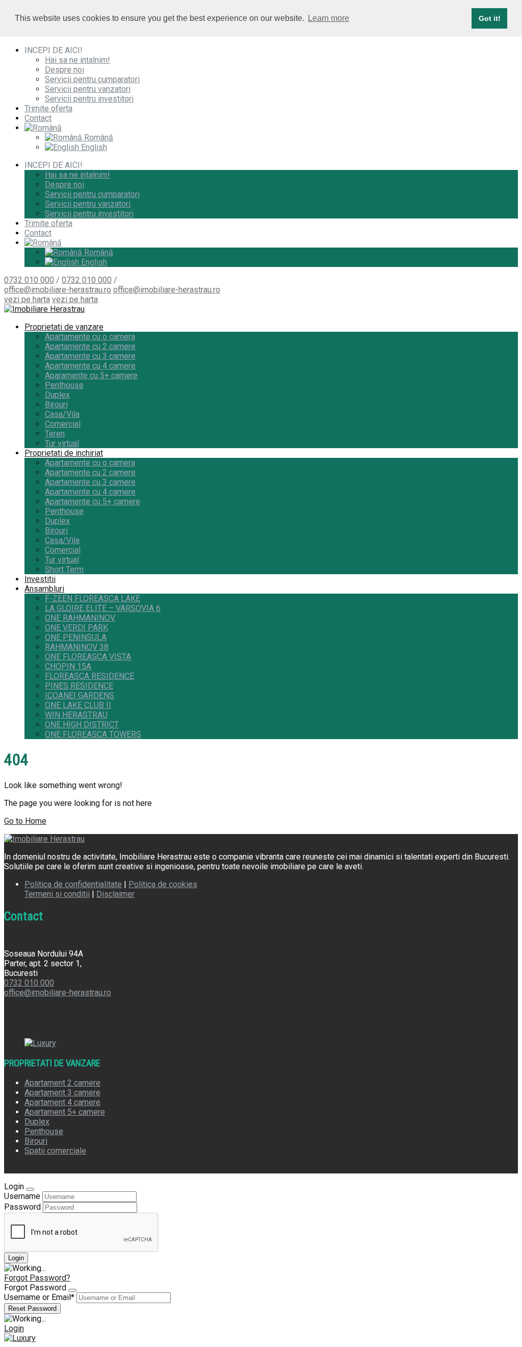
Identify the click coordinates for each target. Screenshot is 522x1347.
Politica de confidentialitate (73, 884)
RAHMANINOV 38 (77, 647)
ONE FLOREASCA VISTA (88, 657)
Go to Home (25, 821)
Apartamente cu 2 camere (90, 346)
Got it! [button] (490, 18)
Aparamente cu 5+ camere (91, 375)
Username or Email (39, 1297)
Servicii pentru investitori (89, 99)
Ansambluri (44, 589)
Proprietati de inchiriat (63, 453)
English (93, 147)
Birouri (56, 404)
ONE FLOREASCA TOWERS (93, 734)
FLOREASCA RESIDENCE (89, 676)
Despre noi (64, 70)
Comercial (63, 424)
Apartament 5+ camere (64, 1112)
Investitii (40, 579)
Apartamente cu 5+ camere (92, 501)
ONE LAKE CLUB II (78, 705)
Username (22, 1196)
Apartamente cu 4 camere (90, 366)
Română (97, 137)
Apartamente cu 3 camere (90, 356)
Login (14, 1328)
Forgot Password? (37, 1278)
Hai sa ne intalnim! (77, 60)
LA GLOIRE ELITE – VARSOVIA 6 (103, 608)
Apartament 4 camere (62, 1102)
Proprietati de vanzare (63, 327)
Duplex (57, 395)
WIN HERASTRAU (76, 715)
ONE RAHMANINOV (80, 618)
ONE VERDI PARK (76, 627)
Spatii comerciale (55, 1151)
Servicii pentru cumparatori (92, 79)
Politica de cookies (162, 884)
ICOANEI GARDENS (79, 695)
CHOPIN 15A (68, 666)
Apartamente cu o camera (90, 336)
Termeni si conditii (57, 894)
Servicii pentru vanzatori (87, 89)
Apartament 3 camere (62, 1092)
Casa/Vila (62, 414)
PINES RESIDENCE (79, 686)
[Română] (43, 128)
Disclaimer (115, 894)
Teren (55, 433)
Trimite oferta (48, 108)
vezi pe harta (27, 299)
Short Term (64, 569)
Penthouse (64, 385)
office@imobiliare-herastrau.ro (57, 290)
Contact (37, 118)
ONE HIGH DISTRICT (82, 724)
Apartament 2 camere (62, 1083)
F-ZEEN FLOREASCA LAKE (92, 598)
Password (22, 1207)
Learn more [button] (328, 18)
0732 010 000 (29, 280)
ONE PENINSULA (76, 637)
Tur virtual (62, 443)
